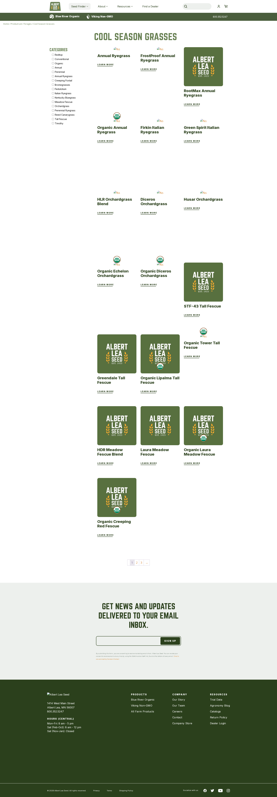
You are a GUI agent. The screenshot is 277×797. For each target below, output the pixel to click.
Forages (28, 23)
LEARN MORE (105, 65)
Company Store (182, 723)
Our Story (178, 699)
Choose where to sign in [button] (218, 6)
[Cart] (225, 6)
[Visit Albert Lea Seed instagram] (228, 790)
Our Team (178, 705)
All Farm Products (142, 711)
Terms (109, 790)
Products (139, 694)
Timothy (59, 123)
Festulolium (60, 89)
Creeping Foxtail (63, 80)
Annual (58, 67)
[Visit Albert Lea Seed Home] (55, 6)
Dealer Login (218, 723)
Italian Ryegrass (63, 93)
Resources (123, 6)
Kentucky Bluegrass (65, 97)
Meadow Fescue (63, 101)
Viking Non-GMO (102, 16)
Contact (177, 717)
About (101, 6)
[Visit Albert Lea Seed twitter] (212, 790)
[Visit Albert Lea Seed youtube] (220, 790)
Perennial (60, 72)
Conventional (62, 59)
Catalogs (215, 711)
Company (179, 694)
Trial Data (216, 699)
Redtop (59, 54)
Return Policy (218, 717)
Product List (16, 23)
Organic (59, 63)
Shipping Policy (126, 790)
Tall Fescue (61, 119)
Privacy (96, 790)
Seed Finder (78, 6)
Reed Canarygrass (65, 114)
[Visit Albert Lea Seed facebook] (205, 790)
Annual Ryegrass (63, 76)
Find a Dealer (150, 6)
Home (6, 23)
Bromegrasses (62, 84)
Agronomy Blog (220, 705)
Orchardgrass (62, 106)
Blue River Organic (67, 16)
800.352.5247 (220, 16)
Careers (177, 711)
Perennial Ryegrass (65, 110)
